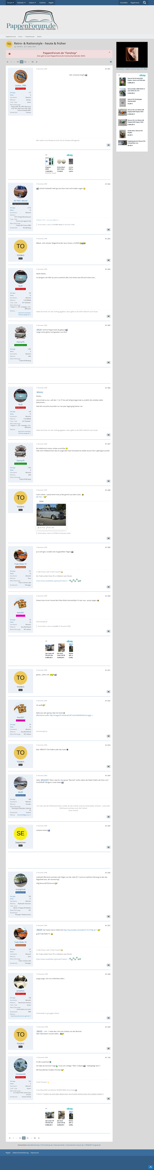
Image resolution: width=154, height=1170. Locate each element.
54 (18, 62)
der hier (39, 497)
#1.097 (107, 925)
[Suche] (144, 2)
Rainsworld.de (59, 1145)
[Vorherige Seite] (8, 61)
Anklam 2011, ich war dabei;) (46, 220)
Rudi (39, 330)
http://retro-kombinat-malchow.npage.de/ (24, 314)
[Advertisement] (52, 103)
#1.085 (107, 325)
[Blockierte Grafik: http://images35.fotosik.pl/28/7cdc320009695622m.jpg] (63, 715)
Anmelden (124, 3)
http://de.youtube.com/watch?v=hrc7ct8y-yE (79, 930)
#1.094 (107, 775)
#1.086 (107, 388)
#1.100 (107, 1057)
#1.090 (107, 596)
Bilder (12, 95)
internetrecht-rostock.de (74, 1145)
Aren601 (56, 626)
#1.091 (107, 670)
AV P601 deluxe (58, 224)
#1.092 (107, 701)
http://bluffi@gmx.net (23, 815)
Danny (40, 392)
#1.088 (107, 490)
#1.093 (107, 745)
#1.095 (107, 826)
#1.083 (107, 239)
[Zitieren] (108, 145)
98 (33, 62)
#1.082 (107, 184)
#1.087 (107, 444)
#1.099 (107, 1027)
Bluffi (40, 930)
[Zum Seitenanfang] (150, 1167)
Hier (45, 1031)
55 (22, 62)
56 (25, 62)
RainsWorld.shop (33, 1145)
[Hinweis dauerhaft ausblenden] (109, 52)
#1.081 (107, 69)
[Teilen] (111, 61)
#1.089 (107, 547)
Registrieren (135, 3)
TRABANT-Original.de (93, 1145)
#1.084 (107, 269)
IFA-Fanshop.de (46, 1145)
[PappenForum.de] (77, 19)
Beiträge (12, 92)
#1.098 (107, 974)
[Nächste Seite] (36, 61)
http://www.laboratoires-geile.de (20, 1016)
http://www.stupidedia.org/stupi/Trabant (51, 581)
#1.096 (107, 873)
